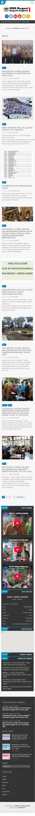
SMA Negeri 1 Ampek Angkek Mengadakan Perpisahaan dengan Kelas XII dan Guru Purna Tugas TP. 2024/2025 (15, 412)
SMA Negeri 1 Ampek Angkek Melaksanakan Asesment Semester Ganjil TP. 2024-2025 (16, 469)
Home (17, 28)
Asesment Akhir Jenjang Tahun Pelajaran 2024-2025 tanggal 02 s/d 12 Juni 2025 (16, 709)
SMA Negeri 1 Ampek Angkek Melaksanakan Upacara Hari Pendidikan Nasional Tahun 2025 (16, 351)
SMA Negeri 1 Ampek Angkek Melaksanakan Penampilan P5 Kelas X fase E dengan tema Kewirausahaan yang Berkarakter (17, 233)
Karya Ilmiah (6, 791)
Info (4, 68)
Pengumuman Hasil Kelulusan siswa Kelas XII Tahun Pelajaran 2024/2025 (17, 292)
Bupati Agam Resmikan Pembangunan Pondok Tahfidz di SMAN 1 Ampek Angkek (17, 675)
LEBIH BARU (20, 497)
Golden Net (21, 807)
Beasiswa (5, 782)
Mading (4, 794)
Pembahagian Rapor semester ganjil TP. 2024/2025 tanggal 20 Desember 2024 (16, 716)
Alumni (4, 776)
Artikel (4, 779)
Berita (4, 405)
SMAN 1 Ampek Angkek (22, 806)
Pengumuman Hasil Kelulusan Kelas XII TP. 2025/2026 (17, 129)
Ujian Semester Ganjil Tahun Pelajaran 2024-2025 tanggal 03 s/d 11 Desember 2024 (15, 724)
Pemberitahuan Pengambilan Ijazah (17, 187)
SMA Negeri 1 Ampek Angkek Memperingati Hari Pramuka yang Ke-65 (16, 73)
